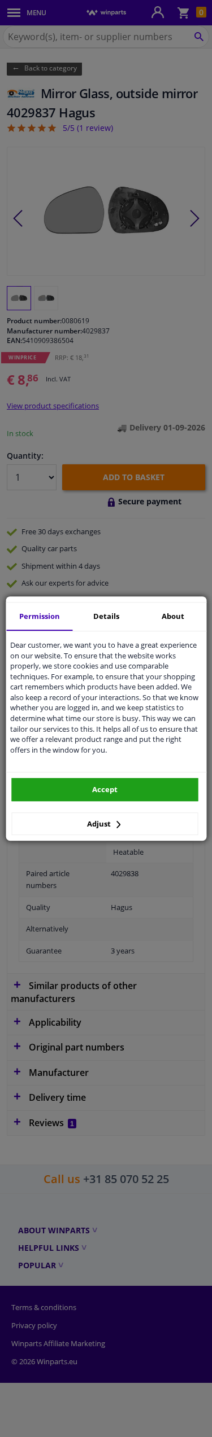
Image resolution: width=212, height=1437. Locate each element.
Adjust (100, 824)
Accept (105, 789)
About (173, 616)
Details (106, 616)
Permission (39, 616)
